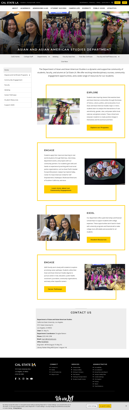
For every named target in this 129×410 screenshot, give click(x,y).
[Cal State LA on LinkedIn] (28, 378)
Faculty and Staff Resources (107, 57)
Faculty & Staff (31, 2)
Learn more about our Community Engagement (60, 189)
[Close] (126, 406)
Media (53, 369)
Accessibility (98, 367)
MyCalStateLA (84, 2)
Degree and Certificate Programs (16, 75)
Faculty (7, 85)
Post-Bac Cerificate (85, 57)
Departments (42, 57)
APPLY (117, 2)
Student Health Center (79, 379)
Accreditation (98, 369)
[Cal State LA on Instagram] (24, 378)
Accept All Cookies (105, 406)
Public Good (99, 8)
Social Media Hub (56, 372)
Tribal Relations (99, 386)
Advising (55, 57)
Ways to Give (55, 374)
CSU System (98, 379)
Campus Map (76, 367)
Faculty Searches (69, 57)
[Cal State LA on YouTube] (31, 378)
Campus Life (74, 8)
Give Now (64, 61)
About (15, 8)
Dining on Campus (78, 372)
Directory (92, 2)
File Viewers (76, 374)
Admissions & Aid (40, 8)
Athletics (111, 8)
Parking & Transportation (80, 376)
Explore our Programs (100, 127)
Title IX (96, 384)
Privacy (97, 381)
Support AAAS (9, 105)
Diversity (86, 8)
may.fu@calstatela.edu (49, 339)
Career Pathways (10, 95)
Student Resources (11, 100)
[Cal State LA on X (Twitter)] (20, 378)
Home (6, 70)
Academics (25, 8)
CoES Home (15, 57)
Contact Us (54, 367)
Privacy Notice (17, 408)
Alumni (38, 2)
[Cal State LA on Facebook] (16, 378)
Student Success (58, 8)
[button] (105, 2)
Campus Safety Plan (100, 374)
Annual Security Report (101, 372)
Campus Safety (77, 369)
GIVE (124, 2)
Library (98, 2)
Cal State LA (9, 3)
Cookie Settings (99, 376)
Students (23, 2)
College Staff (28, 57)
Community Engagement (13, 80)
